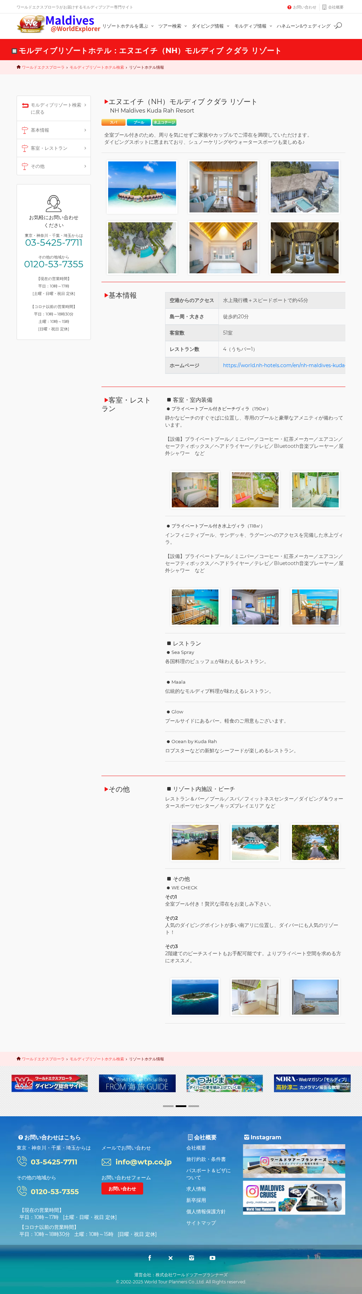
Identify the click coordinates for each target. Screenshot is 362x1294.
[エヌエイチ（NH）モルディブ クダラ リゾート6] (305, 247)
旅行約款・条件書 (206, 1159)
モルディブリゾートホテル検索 (97, 67)
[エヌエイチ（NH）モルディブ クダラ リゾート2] (223, 186)
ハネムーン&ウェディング (304, 26)
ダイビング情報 (208, 26)
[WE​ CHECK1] (195, 996)
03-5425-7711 (53, 242)
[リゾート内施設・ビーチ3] (195, 842)
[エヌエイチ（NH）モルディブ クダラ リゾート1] (142, 186)
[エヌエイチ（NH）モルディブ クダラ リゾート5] (223, 247)
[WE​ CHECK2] (255, 996)
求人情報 (196, 1189)
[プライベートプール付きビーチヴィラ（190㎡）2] (255, 489)
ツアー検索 (170, 26)
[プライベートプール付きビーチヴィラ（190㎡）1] (195, 489)
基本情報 (40, 130)
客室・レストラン (49, 148)
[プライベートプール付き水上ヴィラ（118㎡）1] (195, 606)
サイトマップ (201, 1223)
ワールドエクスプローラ (43, 67)
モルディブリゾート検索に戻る (56, 108)
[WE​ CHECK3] (315, 996)
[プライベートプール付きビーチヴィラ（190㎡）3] (315, 489)
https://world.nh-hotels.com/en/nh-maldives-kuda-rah (289, 365)
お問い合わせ (304, 7)
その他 (38, 166)
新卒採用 (196, 1200)
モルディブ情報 (251, 26)
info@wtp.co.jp (144, 1161)
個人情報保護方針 (206, 1211)
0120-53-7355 (53, 264)
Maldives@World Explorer (59, 24)
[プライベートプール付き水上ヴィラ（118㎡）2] (255, 606)
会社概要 (336, 7)
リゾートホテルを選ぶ (125, 26)
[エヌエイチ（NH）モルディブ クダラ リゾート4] (142, 247)
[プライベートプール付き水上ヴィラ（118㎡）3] (315, 606)
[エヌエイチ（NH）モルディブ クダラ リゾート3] (305, 186)
